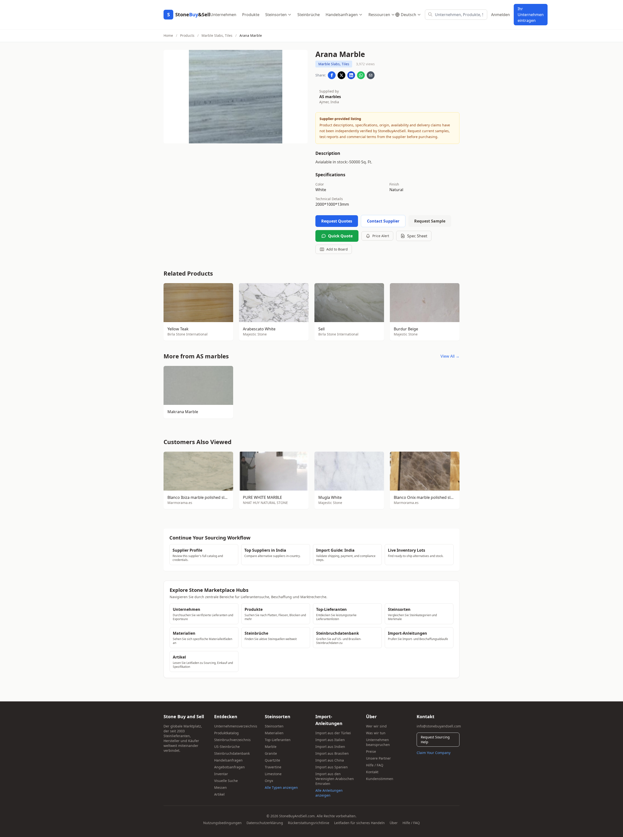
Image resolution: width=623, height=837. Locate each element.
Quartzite (272, 760)
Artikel (219, 794)
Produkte (250, 14)
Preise (371, 751)
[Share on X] (341, 75)
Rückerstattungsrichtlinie (308, 822)
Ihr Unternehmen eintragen (531, 14)
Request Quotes (336, 221)
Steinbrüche (308, 14)
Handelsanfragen (342, 14)
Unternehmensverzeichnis (235, 726)
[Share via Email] (371, 75)
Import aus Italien (330, 739)
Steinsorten (276, 14)
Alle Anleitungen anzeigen (329, 793)
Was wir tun (375, 733)
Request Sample (429, 221)
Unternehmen (223, 14)
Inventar (221, 774)
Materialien (274, 733)
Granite (271, 753)
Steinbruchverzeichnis (232, 739)
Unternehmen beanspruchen (378, 742)
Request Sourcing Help (435, 739)
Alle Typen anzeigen (281, 787)
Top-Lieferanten (278, 739)
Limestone (273, 774)
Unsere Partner (378, 758)
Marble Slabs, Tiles (217, 35)
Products (187, 35)
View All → (449, 356)
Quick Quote (340, 236)
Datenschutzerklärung (265, 822)
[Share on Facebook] (332, 75)
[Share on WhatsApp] (361, 75)
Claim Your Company (433, 752)
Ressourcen (379, 14)
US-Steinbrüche (227, 746)
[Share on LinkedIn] (351, 75)
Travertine (273, 767)
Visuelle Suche (226, 780)
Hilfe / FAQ (374, 765)
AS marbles (330, 96)
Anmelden (500, 14)
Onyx (269, 780)
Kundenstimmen (379, 778)
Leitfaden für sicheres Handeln (359, 822)
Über (394, 822)
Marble (270, 746)
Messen (220, 787)
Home (168, 35)
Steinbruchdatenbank (232, 753)
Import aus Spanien (331, 767)
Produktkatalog (226, 733)
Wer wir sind (376, 726)
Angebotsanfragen (229, 767)
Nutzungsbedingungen (222, 822)
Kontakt (372, 772)
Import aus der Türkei (333, 733)
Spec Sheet (417, 236)
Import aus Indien (330, 746)
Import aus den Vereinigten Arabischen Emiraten (334, 779)
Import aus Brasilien (332, 753)
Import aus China (329, 760)
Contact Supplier (383, 221)
